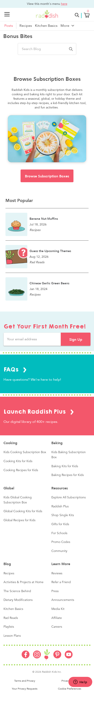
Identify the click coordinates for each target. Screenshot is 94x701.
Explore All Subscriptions (68, 497)
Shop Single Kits (62, 515)
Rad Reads (10, 618)
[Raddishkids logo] (47, 655)
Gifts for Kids (60, 524)
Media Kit (57, 609)
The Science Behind (17, 591)
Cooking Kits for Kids (17, 461)
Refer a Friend (61, 582)
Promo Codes (60, 542)
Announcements (62, 600)
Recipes (25, 25)
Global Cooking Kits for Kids (22, 511)
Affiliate (56, 618)
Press (55, 591)
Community (59, 551)
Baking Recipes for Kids (67, 475)
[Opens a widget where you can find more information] (80, 682)
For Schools (59, 533)
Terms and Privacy (24, 681)
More (65, 25)
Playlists (8, 626)
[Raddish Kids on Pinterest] (57, 657)
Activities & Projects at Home (23, 582)
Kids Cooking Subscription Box (24, 452)
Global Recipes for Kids (19, 520)
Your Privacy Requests (24, 688)
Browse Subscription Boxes (47, 176)
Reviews (56, 573)
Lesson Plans (12, 635)
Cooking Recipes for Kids (20, 470)
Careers (56, 626)
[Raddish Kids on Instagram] (37, 657)
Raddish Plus (60, 506)
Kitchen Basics (46, 25)
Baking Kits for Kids (64, 466)
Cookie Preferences (69, 688)
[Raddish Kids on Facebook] (26, 657)
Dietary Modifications (18, 600)
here (64, 3)
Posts (8, 25)
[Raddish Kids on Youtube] (69, 657)
